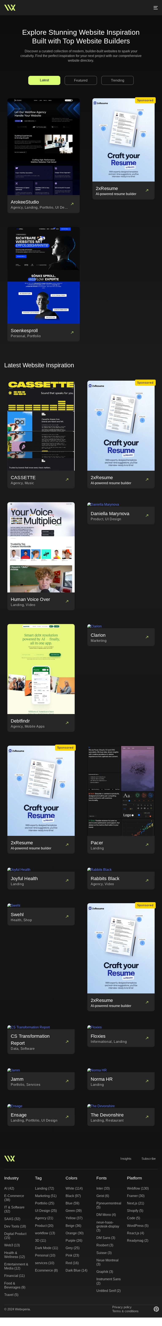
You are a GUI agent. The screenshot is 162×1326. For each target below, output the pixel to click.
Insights (125, 1158)
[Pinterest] (156, 1309)
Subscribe (149, 1158)
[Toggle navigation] (132, 7)
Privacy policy (122, 1307)
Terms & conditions (125, 1311)
